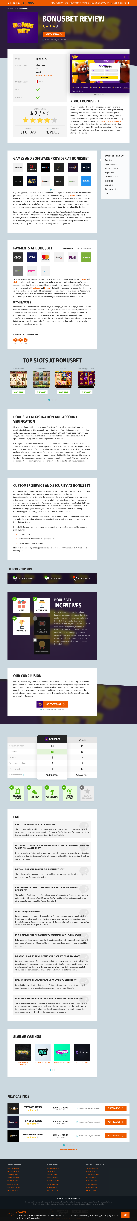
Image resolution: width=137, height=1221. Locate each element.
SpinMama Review (13, 1178)
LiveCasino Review (53, 1168)
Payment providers (112, 168)
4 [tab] (73, 1145)
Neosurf (47, 288)
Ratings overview (111, 189)
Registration (109, 172)
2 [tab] (54, 190)
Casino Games (119, 3)
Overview (108, 160)
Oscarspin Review (13, 1175)
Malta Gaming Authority (111, 121)
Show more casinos (68, 1149)
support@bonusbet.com (44, 75)
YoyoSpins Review (13, 1181)
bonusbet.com (99, 94)
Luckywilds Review (42, 1063)
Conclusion (109, 185)
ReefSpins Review (91, 1187)
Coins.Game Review (53, 1181)
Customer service (111, 177)
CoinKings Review (52, 1175)
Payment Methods (80, 3)
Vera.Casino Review (53, 1184)
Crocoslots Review (62, 1063)
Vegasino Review (91, 1184)
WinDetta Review (52, 1190)
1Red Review (51, 1172)
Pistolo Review (12, 1190)
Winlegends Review (23, 1063)
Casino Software (100, 3)
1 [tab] (51, 190)
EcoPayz (83, 279)
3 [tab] (55, 400)
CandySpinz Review (92, 1175)
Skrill (15, 282)
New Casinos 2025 (59, 3)
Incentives (109, 181)
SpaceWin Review (52, 1178)
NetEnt (73, 195)
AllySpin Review (91, 1190)
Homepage (10, 8)
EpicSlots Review (13, 1168)
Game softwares (111, 164)
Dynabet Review (91, 1178)
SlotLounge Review (14, 1187)
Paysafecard (35, 288)
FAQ (106, 193)
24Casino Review (91, 1172)
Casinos (16, 8)
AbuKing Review (12, 1184)
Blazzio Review (82, 1063)
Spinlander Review (92, 1181)
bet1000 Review (52, 1187)
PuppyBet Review (13, 1172)
